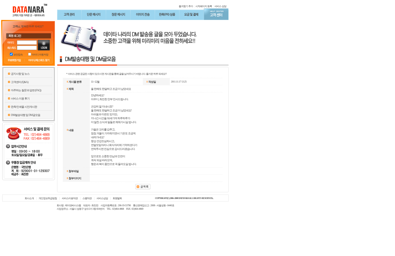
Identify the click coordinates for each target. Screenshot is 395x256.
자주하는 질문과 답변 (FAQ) (26, 90)
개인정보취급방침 (48, 198)
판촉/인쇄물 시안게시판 (24, 106)
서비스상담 (102, 198)
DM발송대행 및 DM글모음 (25, 115)
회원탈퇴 (117, 198)
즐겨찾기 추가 (186, 6)
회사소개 (29, 198)
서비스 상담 (220, 6)
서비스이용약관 (70, 198)
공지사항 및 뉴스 (20, 73)
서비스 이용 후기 (20, 98)
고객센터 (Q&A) (19, 82)
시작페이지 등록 (203, 6)
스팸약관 (87, 198)
